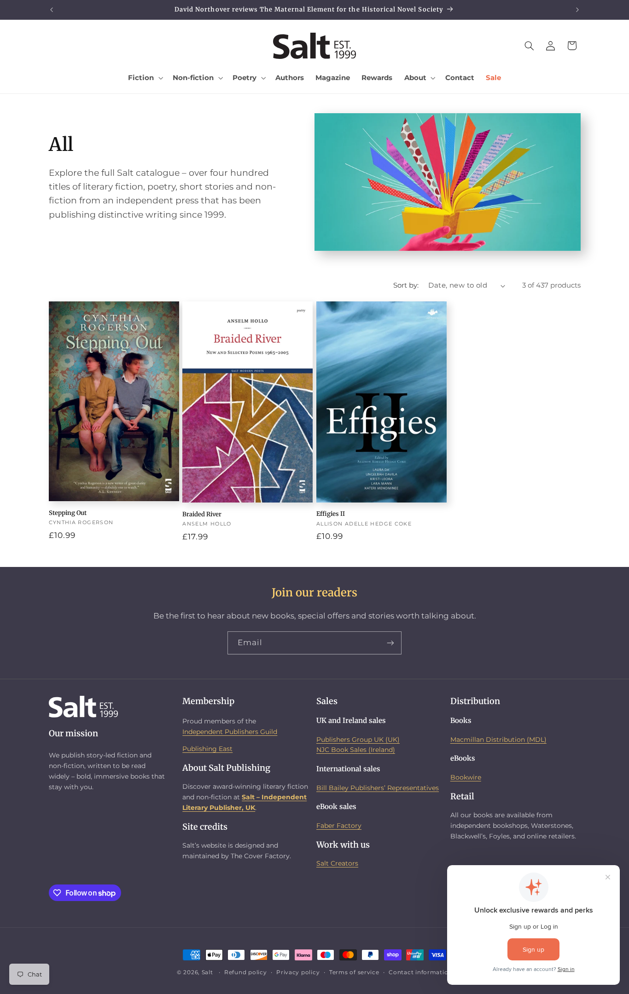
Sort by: (406, 285)
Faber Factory (338, 825)
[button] (144, 78)
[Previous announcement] (51, 9)
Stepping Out (68, 513)
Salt (207, 972)
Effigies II (330, 514)
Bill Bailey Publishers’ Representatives (377, 788)
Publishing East (207, 749)
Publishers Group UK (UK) (358, 739)
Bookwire (465, 777)
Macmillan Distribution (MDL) (498, 739)
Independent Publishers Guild (229, 732)
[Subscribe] (390, 642)
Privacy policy (298, 972)
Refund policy (245, 972)
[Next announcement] (577, 9)
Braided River (201, 514)
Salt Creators (337, 863)
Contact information (420, 972)
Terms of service (354, 972)
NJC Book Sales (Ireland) (355, 750)
